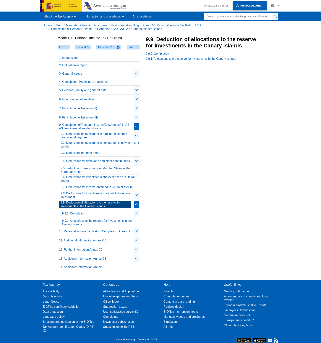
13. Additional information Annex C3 (82, 258)
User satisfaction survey (118, 311)
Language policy (54, 316)
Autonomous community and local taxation (246, 298)
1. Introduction (68, 57)
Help (59, 25)
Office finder (111, 301)
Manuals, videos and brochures (86, 25)
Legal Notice (51, 301)
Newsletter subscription (118, 321)
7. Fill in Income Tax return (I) (78, 108)
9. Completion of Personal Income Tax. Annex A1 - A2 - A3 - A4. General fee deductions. (105, 29)
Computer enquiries (176, 296)
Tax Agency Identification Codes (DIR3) (68, 326)
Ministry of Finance (236, 291)
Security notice (52, 296)
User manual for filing (125, 25)
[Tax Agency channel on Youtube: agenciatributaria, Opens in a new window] (270, 341)
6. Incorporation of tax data (76, 99)
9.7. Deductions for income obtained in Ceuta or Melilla (97, 187)
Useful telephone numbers (120, 296)
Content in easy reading (179, 301)
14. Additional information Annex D (82, 267)
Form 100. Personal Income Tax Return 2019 (172, 25)
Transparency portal (237, 320)
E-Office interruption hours (180, 311)
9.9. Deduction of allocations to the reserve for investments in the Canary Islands (91, 204)
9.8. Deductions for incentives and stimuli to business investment (95, 195)
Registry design (173, 306)
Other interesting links (238, 325)
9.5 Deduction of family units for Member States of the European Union (95, 170)
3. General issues (70, 73)
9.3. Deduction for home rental (80, 152)
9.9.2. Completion (73, 213)
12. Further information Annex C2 (81, 249)
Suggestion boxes (115, 306)
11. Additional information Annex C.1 (83, 240)
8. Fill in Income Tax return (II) (78, 117)
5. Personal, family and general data (82, 90)
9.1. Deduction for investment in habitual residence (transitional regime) (94, 135)
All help (168, 326)
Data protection (53, 311)
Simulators (170, 321)
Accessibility (51, 291)
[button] (275, 5)
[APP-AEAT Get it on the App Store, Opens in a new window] (259, 340)
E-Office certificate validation (61, 306)
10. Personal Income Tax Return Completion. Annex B (94, 231)
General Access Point (238, 315)
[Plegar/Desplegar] (136, 73)
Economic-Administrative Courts (245, 305)
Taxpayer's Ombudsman (240, 310)
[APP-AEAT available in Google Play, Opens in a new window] (244, 340)
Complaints (110, 316)
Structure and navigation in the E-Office (68, 321)
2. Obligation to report (73, 65)
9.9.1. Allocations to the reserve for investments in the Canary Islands (97, 222)
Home (48, 25)
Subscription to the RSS (119, 326)
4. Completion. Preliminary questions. (83, 81)
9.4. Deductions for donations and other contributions (95, 161)
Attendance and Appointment (122, 291)
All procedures (142, 16)
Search (168, 291)
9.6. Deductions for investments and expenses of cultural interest (98, 178)
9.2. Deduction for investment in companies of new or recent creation (100, 144)
